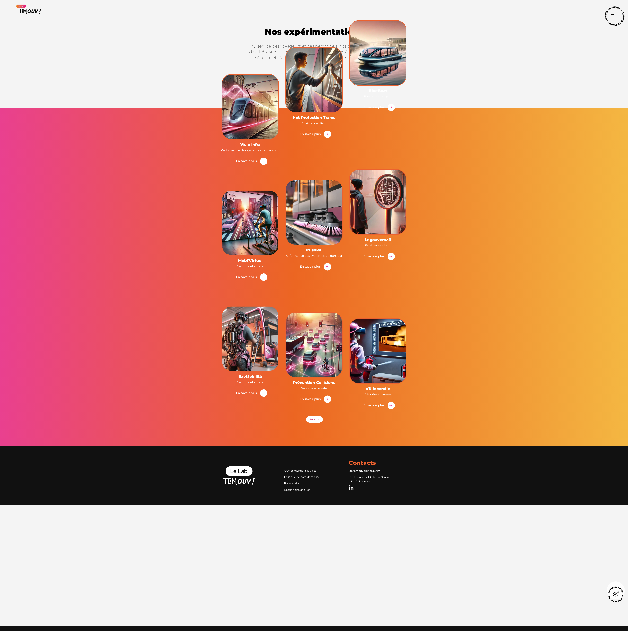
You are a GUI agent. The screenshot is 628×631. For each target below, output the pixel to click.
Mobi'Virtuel (250, 260)
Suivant (314, 419)
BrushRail (314, 250)
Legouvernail (378, 239)
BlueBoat (378, 90)
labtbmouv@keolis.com (364, 470)
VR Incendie (378, 389)
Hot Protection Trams (314, 117)
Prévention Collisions (314, 382)
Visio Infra (250, 144)
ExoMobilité (250, 376)
